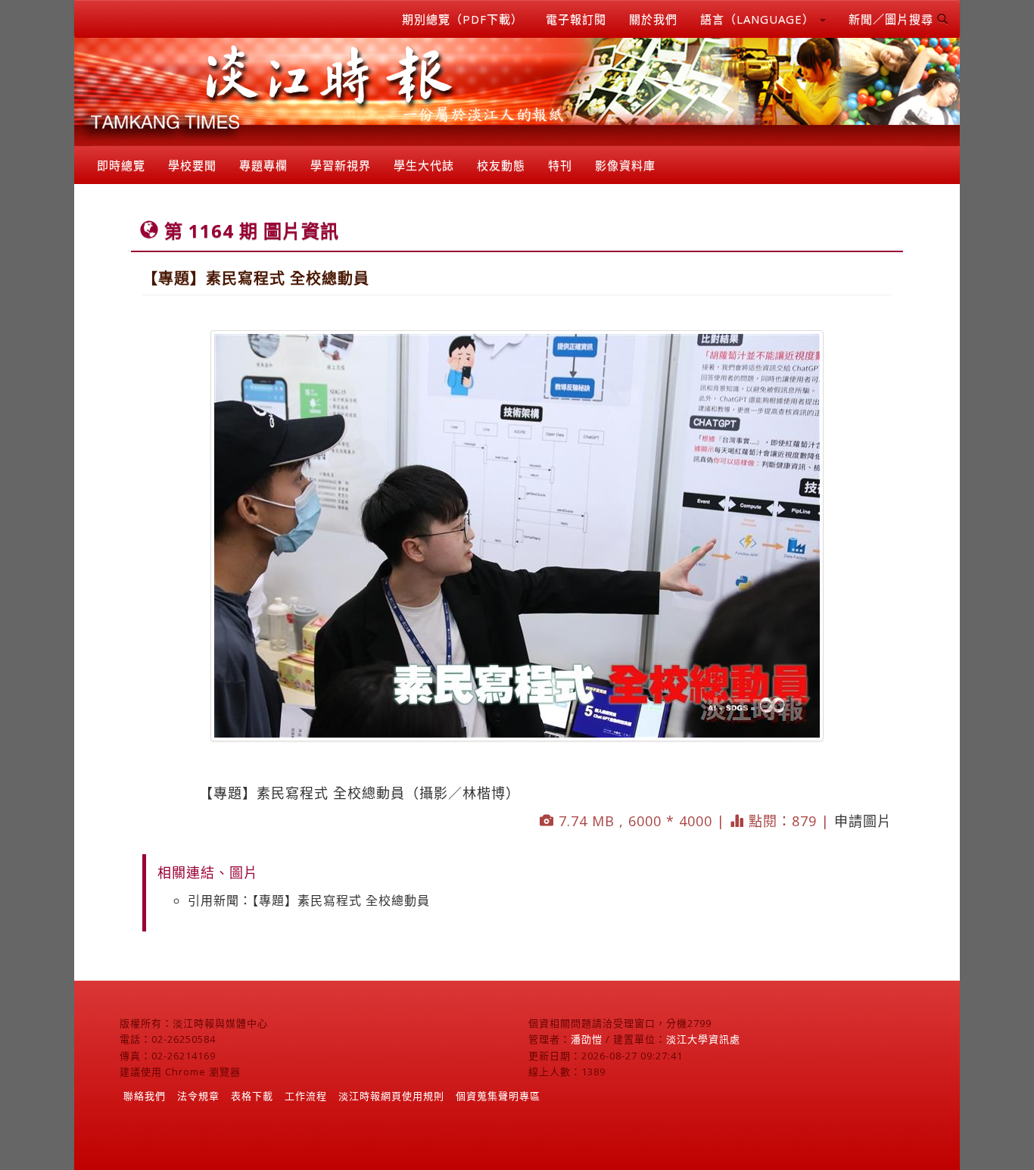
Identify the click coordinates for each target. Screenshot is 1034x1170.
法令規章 (198, 1096)
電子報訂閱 (576, 19)
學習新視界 (340, 165)
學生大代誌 (424, 165)
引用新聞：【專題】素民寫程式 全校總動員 (309, 900)
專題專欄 (263, 165)
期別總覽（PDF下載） (462, 19)
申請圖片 (863, 821)
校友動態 (501, 165)
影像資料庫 (625, 165)
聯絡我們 (144, 1096)
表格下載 (252, 1096)
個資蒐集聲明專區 (498, 1096)
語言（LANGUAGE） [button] (759, 19)
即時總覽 (121, 165)
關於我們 (653, 19)
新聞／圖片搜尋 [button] (893, 19)
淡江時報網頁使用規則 (391, 1096)
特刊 (560, 165)
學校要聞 (192, 165)
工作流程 (306, 1096)
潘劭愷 (587, 1039)
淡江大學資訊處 (703, 1039)
